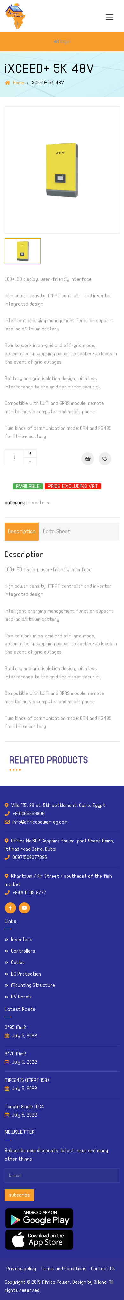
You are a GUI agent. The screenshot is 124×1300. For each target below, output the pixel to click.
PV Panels (21, 996)
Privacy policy (21, 1268)
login (65, 42)
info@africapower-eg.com (40, 822)
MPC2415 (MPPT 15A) (27, 1080)
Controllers (23, 951)
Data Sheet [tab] (57, 532)
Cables (18, 962)
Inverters (38, 502)
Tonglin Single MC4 (24, 1106)
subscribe (19, 1194)
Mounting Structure (33, 985)
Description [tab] (22, 532)
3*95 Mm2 (15, 1027)
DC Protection (26, 974)
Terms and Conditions (63, 1268)
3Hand (100, 1282)
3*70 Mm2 (15, 1053)
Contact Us (103, 1268)
